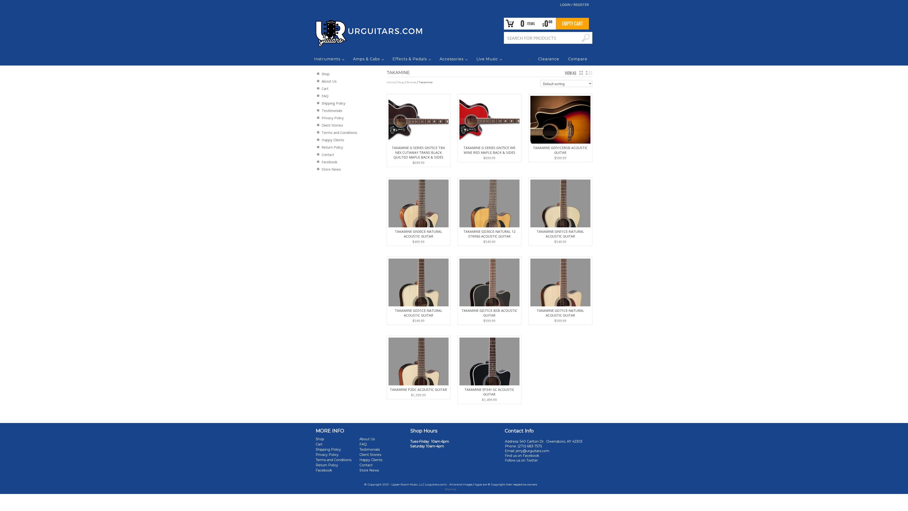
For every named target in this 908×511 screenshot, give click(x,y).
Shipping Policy (333, 103)
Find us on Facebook (522, 456)
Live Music (486, 60)
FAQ (325, 95)
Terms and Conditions (339, 132)
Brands (517, 60)
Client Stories (332, 125)
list (589, 73)
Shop (400, 82)
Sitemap (450, 489)
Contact (328, 154)
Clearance (548, 59)
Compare (577, 59)
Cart (325, 88)
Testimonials (332, 110)
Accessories (450, 60)
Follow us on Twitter (521, 460)
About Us (329, 81)
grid (581, 73)
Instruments (326, 60)
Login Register (574, 4)
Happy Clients (333, 139)
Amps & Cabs (365, 60)
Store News (331, 169)
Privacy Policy (333, 117)
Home (391, 82)
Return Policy (332, 147)
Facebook (329, 161)
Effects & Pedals (409, 60)
